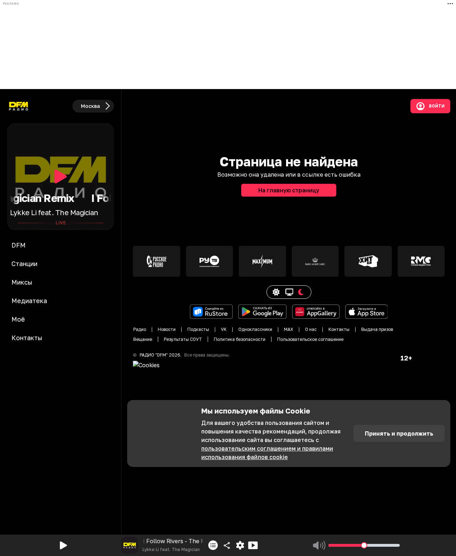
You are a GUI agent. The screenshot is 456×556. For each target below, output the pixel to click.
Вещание (142, 339)
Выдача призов (377, 329)
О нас (311, 329)
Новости (167, 329)
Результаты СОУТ (183, 339)
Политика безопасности (239, 339)
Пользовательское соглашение (310, 339)
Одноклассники (255, 329)
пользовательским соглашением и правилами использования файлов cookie (267, 453)
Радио (139, 329)
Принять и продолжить (399, 433)
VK (224, 329)
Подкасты (198, 329)
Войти (437, 106)
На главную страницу (288, 190)
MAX (288, 329)
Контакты (338, 329)
